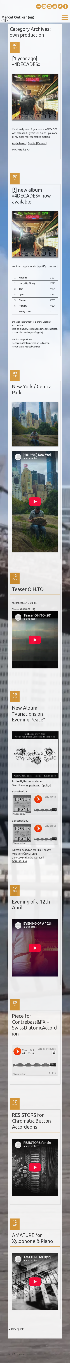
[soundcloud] (38, 6)
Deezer (41, 143)
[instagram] (49, 6)
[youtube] (54, 6)
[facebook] (65, 6)
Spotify (32, 143)
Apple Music (19, 143)
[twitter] (60, 6)
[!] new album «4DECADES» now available (31, 195)
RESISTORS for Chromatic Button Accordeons (31, 1121)
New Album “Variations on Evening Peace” (28, 713)
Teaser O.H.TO (28, 589)
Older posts (16, 1329)
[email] (44, 6)
